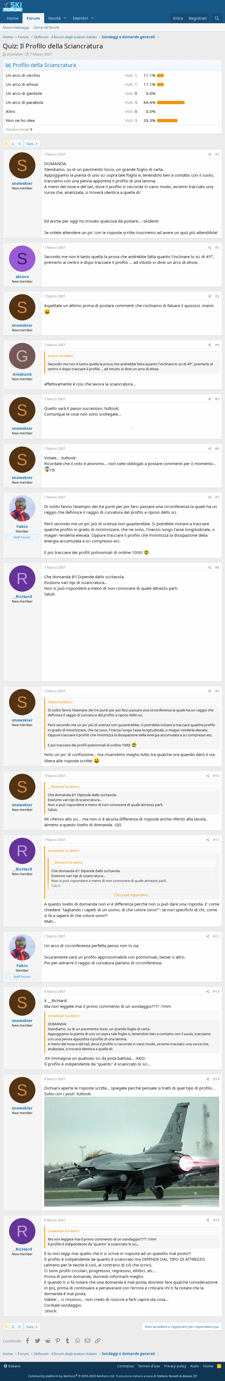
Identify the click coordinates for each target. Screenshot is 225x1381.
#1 (217, 154)
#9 (217, 691)
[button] (65, 18)
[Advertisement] (131, 638)
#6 (217, 448)
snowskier (15, 54)
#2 (217, 247)
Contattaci (125, 1366)
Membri (80, 18)
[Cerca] (217, 18)
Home (12, 18)
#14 (216, 1079)
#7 (217, 497)
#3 (217, 296)
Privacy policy (175, 1366)
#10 (216, 775)
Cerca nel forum (46, 27)
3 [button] (131, 120)
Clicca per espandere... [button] (132, 894)
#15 (216, 1220)
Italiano (14, 1366)
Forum (33, 18)
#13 (216, 991)
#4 (217, 345)
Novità (54, 18)
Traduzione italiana (129, 1376)
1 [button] (131, 75)
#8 (217, 567)
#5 (217, 399)
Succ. (30, 143)
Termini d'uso (149, 1366)
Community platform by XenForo (71, 1376)
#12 (216, 936)
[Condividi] (209, 154)
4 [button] (131, 102)
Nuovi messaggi (16, 27)
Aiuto (194, 1366)
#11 (216, 839)
